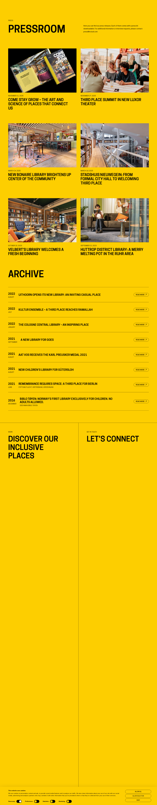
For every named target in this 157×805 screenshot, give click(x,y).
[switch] (36, 801)
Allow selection (138, 796)
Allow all (138, 791)
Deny (138, 800)
